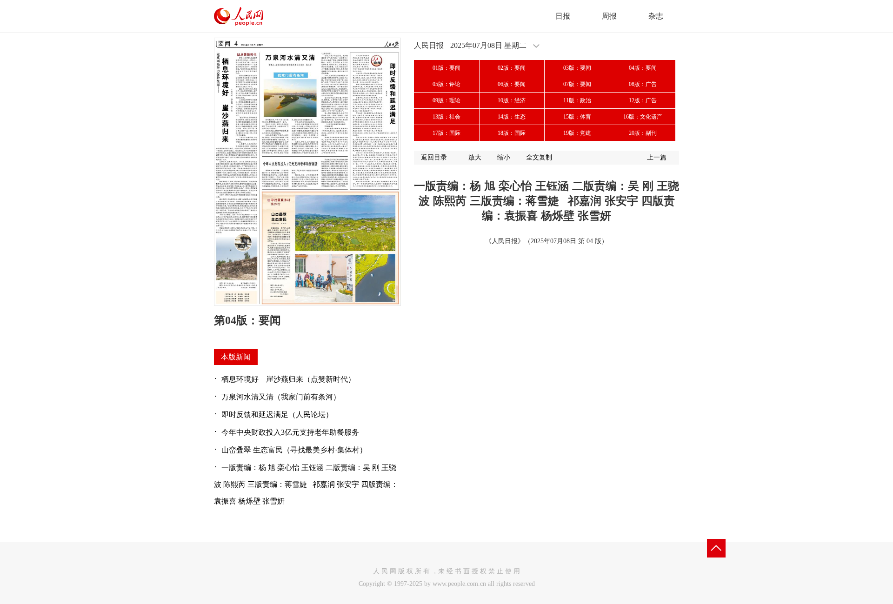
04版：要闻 (643, 68)
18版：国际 (512, 133)
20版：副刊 (643, 133)
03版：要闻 (577, 68)
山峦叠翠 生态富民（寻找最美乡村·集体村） (294, 450)
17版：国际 (446, 133)
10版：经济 (512, 100)
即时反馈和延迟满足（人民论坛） (277, 414)
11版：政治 (577, 100)
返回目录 (434, 157)
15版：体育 (577, 116)
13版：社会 (446, 116)
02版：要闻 (512, 68)
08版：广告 (643, 84)
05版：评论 (446, 84)
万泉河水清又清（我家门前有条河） (280, 397)
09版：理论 (446, 100)
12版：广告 (643, 100)
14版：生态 (512, 116)
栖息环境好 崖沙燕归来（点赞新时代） (288, 379)
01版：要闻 (446, 68)
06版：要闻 (512, 84)
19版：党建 (577, 133)
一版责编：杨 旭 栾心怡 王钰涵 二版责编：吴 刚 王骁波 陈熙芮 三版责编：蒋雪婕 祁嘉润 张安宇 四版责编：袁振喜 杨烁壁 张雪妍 (306, 484)
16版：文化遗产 (642, 116)
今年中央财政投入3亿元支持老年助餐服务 (290, 432)
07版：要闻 (577, 84)
